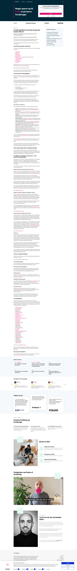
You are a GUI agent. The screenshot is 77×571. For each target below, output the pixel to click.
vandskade (38, 173)
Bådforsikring (17, 313)
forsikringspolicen (18, 138)
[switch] (27, 569)
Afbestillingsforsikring (18, 307)
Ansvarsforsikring (18, 308)
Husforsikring (17, 52)
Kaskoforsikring (17, 324)
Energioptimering (29, 1)
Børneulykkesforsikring (19, 312)
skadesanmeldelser (33, 121)
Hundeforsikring (17, 320)
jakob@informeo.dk (59, 540)
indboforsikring (17, 171)
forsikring (19, 125)
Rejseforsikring (17, 333)
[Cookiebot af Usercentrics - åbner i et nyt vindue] (7, 569)
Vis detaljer (48, 569)
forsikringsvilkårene (29, 118)
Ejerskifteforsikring (18, 61)
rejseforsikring (20, 230)
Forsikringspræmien (17, 274)
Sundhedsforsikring (18, 59)
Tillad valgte (68, 565)
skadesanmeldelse (34, 224)
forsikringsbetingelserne (35, 206)
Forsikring (23, 1)
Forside (62, 555)
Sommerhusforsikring (22, 318)
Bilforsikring (17, 53)
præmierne (23, 111)
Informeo (16, 1)
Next (65, 384)
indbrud (33, 173)
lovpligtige (22, 64)
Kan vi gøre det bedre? (51, 44)
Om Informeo (61, 557)
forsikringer (21, 75)
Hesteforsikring (17, 319)
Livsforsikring (17, 60)
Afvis (68, 568)
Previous (12, 384)
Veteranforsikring (18, 342)
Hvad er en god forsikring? (51, 41)
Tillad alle (67, 563)
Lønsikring (17, 62)
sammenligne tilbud (26, 135)
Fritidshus (16, 318)
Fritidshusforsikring (18, 58)
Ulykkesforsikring (18, 54)
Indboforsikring (17, 51)
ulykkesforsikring (17, 194)
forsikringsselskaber (32, 111)
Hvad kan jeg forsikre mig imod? (52, 32)
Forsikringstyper (50, 43)
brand (31, 173)
